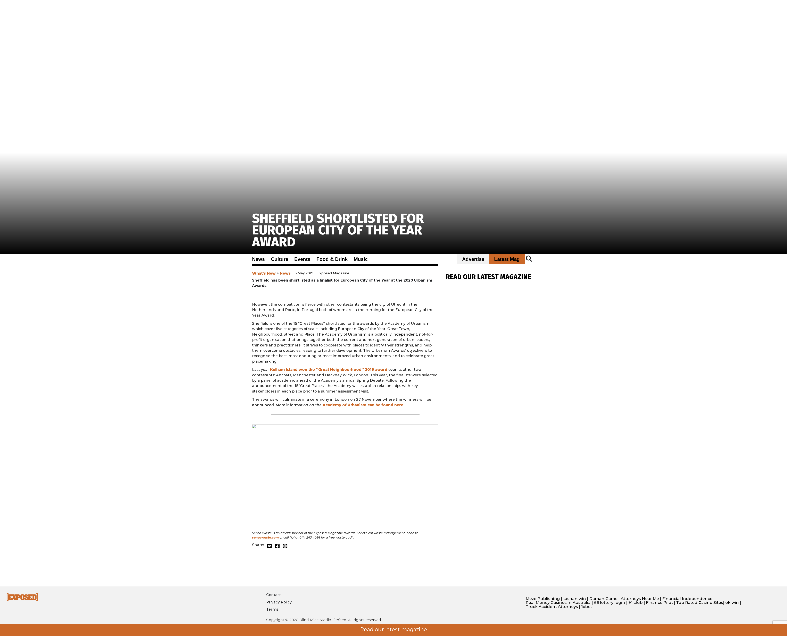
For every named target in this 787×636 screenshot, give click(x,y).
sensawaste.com (265, 537)
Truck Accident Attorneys (552, 607)
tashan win (574, 599)
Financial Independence (687, 599)
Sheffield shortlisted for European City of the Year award (338, 230)
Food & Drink (332, 259)
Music (361, 259)
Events (302, 259)
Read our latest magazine (393, 629)
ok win (732, 602)
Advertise (473, 259)
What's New (264, 273)
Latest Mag (507, 259)
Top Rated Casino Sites (699, 602)
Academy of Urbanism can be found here (363, 405)
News (258, 259)
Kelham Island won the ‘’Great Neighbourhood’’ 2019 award (328, 369)
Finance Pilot (659, 602)
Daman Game (603, 599)
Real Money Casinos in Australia (558, 602)
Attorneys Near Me (640, 599)
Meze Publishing (543, 599)
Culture (279, 259)
